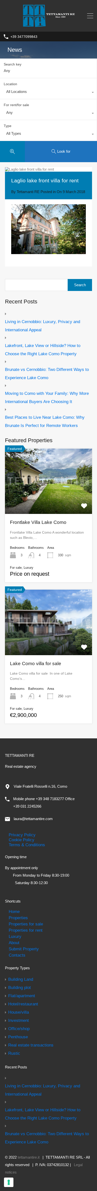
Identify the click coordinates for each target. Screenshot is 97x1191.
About (14, 942)
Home (14, 911)
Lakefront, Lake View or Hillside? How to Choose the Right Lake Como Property (42, 349)
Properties (18, 917)
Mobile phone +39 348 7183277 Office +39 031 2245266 (44, 802)
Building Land (20, 979)
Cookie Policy (21, 840)
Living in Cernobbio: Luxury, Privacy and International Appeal (42, 325)
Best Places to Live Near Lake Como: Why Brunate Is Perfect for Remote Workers (45, 421)
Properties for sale (26, 924)
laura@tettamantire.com (33, 819)
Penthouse (18, 1037)
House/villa (18, 1012)
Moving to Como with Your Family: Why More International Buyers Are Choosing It (47, 397)
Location (10, 84)
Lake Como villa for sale (35, 663)
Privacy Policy (22, 835)
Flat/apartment (21, 995)
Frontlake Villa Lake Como (38, 522)
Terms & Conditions (27, 844)
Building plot (19, 987)
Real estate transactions (30, 1045)
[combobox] (48, 93)
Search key (12, 64)
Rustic (14, 1053)
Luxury (15, 936)
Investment (18, 1020)
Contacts (17, 955)
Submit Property (24, 949)
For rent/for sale (16, 105)
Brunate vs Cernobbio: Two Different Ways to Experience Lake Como (47, 373)
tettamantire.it (29, 1157)
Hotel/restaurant (23, 1004)
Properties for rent (26, 930)
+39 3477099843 (23, 37)
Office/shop (19, 1028)
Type (7, 126)
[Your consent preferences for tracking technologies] (8, 1182)
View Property (48, 501)
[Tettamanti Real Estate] (48, 25)
